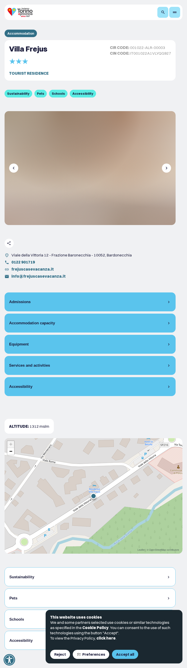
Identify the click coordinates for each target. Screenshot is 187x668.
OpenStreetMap (157, 549)
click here (106, 638)
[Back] (13, 168)
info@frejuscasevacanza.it (38, 276)
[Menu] (174, 12)
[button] (93, 496)
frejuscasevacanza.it (32, 269)
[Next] (166, 168)
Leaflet (141, 549)
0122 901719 (23, 262)
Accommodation (20, 33)
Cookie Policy (95, 627)
